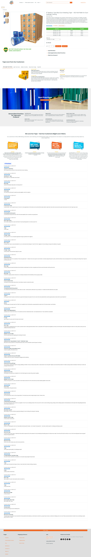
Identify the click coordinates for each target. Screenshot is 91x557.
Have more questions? (45, 100)
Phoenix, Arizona (49, 537)
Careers (6, 554)
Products (21, 2)
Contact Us (7, 548)
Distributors (7, 545)
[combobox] (57, 2)
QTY (47, 46)
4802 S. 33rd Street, (50, 536)
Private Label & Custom (29, 2)
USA (47, 539)
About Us (6, 551)
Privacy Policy (21, 537)
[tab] (6, 15)
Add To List (65, 46)
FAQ (35, 2)
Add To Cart (58, 46)
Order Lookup (45, 530)
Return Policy (21, 543)
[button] (82, 2)
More (38, 2)
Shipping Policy (22, 540)
